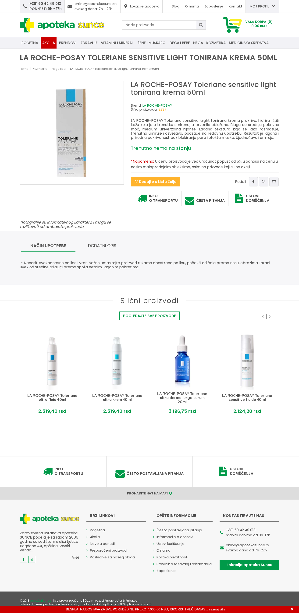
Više (75, 557)
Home (24, 69)
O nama (192, 6)
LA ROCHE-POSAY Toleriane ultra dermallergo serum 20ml (182, 398)
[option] (52, 375)
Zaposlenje (213, 6)
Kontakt (235, 6)
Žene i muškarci (152, 42)
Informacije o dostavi (175, 536)
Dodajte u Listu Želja (158, 181)
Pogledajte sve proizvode (149, 315)
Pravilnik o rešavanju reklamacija (184, 563)
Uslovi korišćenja (257, 198)
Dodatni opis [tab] (102, 246)
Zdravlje (89, 42)
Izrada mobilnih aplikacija (98, 604)
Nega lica (59, 69)
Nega (198, 42)
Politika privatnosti (172, 557)
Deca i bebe (180, 42)
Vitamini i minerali (117, 42)
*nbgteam (133, 600)
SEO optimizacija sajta (135, 604)
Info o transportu (163, 198)
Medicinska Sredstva (249, 42)
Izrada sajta (69, 604)
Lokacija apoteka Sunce (249, 564)
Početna (29, 42)
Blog (175, 6)
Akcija (48, 42)
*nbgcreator (113, 600)
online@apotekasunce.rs (247, 545)
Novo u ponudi (102, 543)
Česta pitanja (210, 200)
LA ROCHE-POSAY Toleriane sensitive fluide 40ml (247, 398)
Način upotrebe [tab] (48, 246)
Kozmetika (216, 42)
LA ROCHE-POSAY (157, 105)
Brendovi (67, 42)
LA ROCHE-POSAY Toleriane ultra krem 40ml (117, 398)
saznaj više (217, 609)
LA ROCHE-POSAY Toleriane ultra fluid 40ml (52, 398)
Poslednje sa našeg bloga (112, 557)
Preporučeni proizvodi (108, 550)
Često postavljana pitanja (155, 473)
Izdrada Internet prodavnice (40, 604)
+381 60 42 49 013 (241, 529)
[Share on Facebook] (253, 181)
